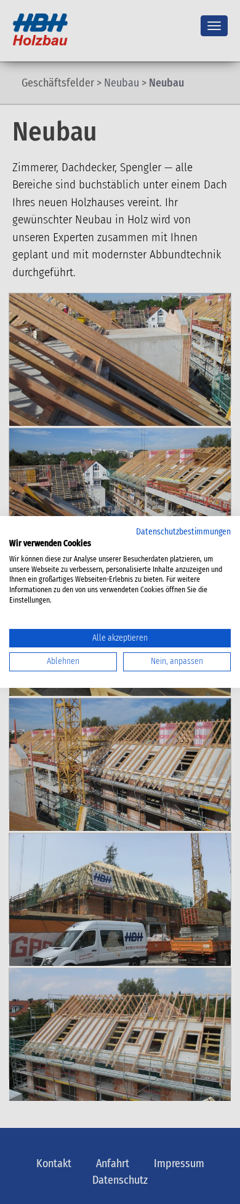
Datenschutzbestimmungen (183, 532)
